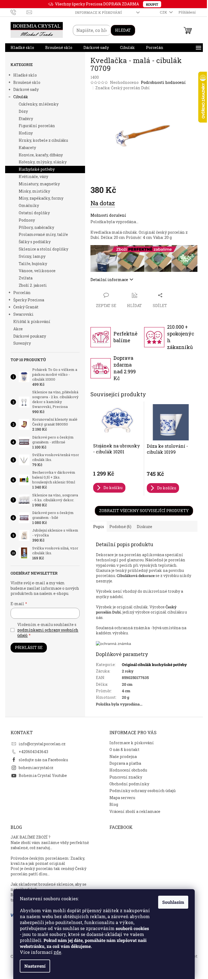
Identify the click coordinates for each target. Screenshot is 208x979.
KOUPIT (152, 4)
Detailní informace (109, 279)
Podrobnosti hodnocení (163, 82)
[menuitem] (22, 47)
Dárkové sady (26, 89)
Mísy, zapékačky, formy (41, 198)
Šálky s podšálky (35, 241)
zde (57, 952)
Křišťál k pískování (31, 321)
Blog (113, 804)
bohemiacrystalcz (36, 767)
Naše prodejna (123, 756)
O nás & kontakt (124, 749)
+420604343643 (33, 751)
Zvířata (25, 278)
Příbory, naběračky (36, 227)
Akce (18, 328)
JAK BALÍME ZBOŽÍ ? (30, 837)
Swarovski (23, 314)
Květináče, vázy (33, 176)
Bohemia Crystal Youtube (43, 775)
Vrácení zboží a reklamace (134, 811)
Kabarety (27, 147)
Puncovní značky (125, 777)
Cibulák (20, 96)
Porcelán (22, 292)
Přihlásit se (29, 647)
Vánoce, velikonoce (37, 270)
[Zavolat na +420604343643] (19, 11)
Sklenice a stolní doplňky (43, 249)
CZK (164, 12)
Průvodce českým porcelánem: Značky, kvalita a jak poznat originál (48, 861)
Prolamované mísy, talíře (43, 234)
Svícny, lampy (32, 256)
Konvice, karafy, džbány (41, 154)
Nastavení (35, 966)
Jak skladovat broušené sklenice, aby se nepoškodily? (48, 887)
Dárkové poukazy (29, 336)
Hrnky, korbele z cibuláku (43, 140)
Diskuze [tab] (144, 526)
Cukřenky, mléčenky (38, 104)
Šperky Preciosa (28, 299)
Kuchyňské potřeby (37, 169)
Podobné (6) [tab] (120, 526)
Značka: (122, 87)
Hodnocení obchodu (128, 770)
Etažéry (26, 118)
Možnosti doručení (108, 215)
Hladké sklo (25, 75)
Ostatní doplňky (34, 212)
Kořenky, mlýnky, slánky (43, 161)
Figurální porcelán (37, 125)
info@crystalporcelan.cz (42, 743)
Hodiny (26, 133)
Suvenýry (22, 343)
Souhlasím (173, 902)
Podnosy (27, 220)
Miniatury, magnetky (39, 183)
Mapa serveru (122, 797)
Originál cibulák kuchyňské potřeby (154, 664)
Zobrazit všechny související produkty (144, 510)
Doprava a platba (125, 763)
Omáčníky (29, 205)
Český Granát (25, 306)
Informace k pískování (98, 12)
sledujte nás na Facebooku (43, 759)
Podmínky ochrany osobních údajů (142, 790)
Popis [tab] (98, 526)
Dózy (23, 111)
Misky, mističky (34, 191)
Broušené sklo (26, 82)
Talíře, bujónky (33, 263)
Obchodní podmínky (129, 783)
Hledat (123, 30)
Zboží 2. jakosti (33, 285)
